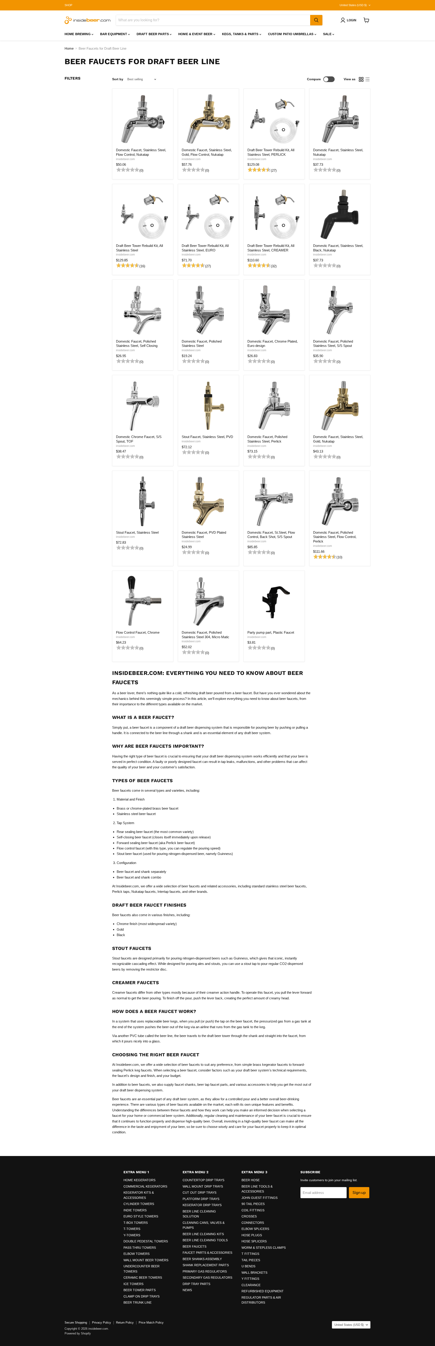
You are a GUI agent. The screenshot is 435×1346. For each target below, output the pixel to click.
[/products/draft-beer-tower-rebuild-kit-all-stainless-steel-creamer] (274, 214)
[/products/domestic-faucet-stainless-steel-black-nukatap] (340, 214)
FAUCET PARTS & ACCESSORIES (207, 1252)
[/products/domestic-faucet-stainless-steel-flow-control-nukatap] (142, 119)
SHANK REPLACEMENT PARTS (206, 1265)
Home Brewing (78, 34)
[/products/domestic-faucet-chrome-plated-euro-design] (274, 310)
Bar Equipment (114, 34)
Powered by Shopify (78, 1333)
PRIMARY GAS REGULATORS (205, 1271)
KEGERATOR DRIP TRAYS (202, 1205)
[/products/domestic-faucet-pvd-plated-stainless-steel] (208, 501)
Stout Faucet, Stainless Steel (137, 532)
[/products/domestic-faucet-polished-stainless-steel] (208, 310)
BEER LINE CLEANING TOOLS (205, 1240)
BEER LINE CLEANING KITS (203, 1234)
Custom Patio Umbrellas (291, 34)
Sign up (359, 1192)
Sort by (117, 79)
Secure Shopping (76, 1322)
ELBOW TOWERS (136, 1254)
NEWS (187, 1290)
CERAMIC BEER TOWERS (142, 1277)
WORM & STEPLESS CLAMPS (264, 1247)
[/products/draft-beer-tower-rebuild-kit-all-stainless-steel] (142, 214)
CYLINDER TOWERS (138, 1204)
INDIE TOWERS (135, 1210)
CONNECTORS (253, 1222)
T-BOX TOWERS (135, 1222)
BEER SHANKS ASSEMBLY (202, 1259)
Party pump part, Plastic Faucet (270, 632)
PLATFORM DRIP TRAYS (201, 1199)
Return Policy (125, 1322)
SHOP (68, 5)
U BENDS (248, 1266)
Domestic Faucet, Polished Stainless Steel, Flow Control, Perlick (334, 537)
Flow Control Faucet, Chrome (138, 632)
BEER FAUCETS (194, 1246)
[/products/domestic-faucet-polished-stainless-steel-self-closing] (142, 310)
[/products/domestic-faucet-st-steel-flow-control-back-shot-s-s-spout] (274, 501)
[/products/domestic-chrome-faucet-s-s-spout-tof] (142, 406)
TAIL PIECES (251, 1260)
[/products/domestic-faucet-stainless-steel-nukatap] (340, 119)
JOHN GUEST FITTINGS (260, 1198)
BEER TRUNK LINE (137, 1302)
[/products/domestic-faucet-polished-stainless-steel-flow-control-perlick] (340, 501)
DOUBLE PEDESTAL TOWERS (145, 1241)
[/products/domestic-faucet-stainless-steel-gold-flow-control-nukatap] (208, 119)
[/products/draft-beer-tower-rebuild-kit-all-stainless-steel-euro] (208, 214)
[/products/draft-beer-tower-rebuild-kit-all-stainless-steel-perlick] (274, 119)
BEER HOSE (251, 1180)
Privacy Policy (101, 1322)
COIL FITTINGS (253, 1210)
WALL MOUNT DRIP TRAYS (203, 1186)
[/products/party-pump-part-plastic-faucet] (274, 601)
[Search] (316, 20)
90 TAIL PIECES (253, 1204)
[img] (127, 170)
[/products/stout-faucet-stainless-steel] (142, 501)
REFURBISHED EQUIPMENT (263, 1291)
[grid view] (361, 79)
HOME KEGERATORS (139, 1180)
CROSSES (249, 1216)
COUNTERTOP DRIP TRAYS (203, 1180)
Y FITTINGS (250, 1278)
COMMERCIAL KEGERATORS (145, 1186)
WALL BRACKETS (254, 1272)
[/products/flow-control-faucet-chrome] (142, 601)
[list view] (367, 79)
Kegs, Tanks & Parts (240, 34)
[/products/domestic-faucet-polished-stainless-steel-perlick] (274, 406)
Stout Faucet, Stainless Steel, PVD (207, 437)
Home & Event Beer (195, 34)
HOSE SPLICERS (254, 1241)
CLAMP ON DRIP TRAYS (141, 1296)
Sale (328, 34)
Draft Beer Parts (153, 34)
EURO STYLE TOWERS (140, 1216)
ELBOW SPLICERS (255, 1229)
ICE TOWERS (133, 1284)
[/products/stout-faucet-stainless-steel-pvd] (208, 406)
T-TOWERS (131, 1229)
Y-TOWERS (131, 1235)
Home (69, 48)
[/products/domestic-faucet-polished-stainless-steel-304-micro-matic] (208, 601)
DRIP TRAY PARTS (196, 1284)
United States (353, 5)
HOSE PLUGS (252, 1235)
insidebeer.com (125, 159)
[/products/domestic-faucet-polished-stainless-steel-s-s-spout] (340, 310)
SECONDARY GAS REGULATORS (207, 1277)
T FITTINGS (250, 1254)
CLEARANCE (251, 1285)
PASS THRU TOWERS (139, 1247)
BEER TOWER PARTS (139, 1290)
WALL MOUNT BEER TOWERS (145, 1260)
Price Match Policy (151, 1322)
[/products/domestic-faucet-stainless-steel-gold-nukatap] (340, 406)
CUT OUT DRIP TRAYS (199, 1192)
